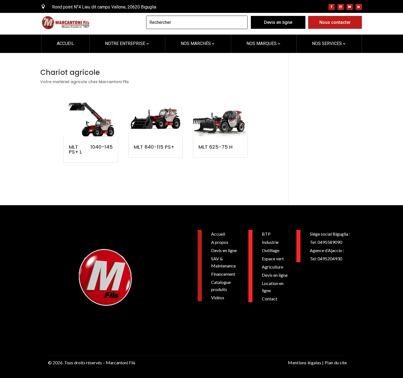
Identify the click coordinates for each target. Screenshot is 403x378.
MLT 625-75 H (215, 146)
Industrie (270, 242)
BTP (266, 233)
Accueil (218, 233)
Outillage (270, 250)
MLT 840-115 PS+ (154, 146)
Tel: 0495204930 (326, 258)
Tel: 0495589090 (326, 242)
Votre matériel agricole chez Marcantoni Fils (84, 81)
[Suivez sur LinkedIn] (359, 7)
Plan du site (336, 362)
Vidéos (217, 297)
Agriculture (272, 266)
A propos (219, 242)
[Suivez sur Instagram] (340, 7)
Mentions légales (304, 362)
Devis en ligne (278, 22)
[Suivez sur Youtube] (350, 7)
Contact (269, 298)
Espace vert (273, 258)
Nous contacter (335, 22)
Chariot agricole (70, 72)
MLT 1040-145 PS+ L (91, 149)
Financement (223, 274)
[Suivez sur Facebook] (331, 7)
